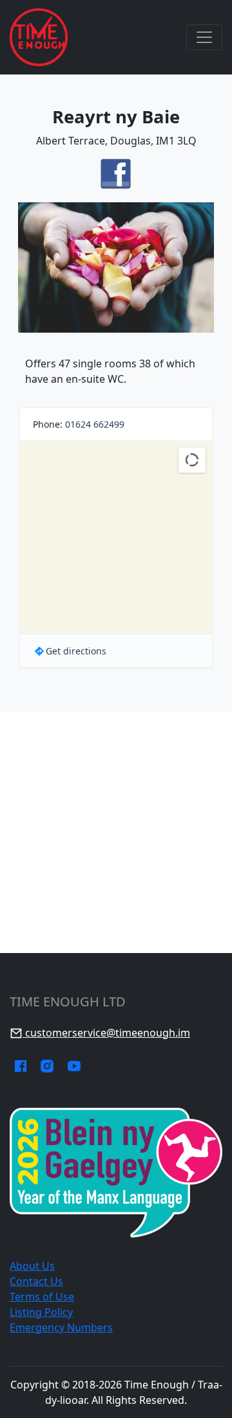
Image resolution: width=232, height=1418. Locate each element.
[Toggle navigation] (204, 37)
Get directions (76, 651)
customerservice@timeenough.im (106, 1033)
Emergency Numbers (61, 1327)
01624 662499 (94, 424)
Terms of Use (42, 1297)
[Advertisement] (116, 832)
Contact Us (36, 1281)
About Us (32, 1266)
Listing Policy (41, 1312)
